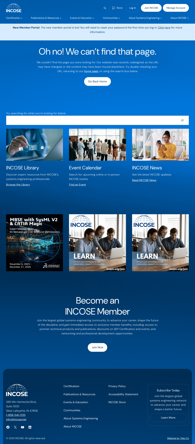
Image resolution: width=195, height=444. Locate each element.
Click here (164, 27)
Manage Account (176, 7)
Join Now (97, 347)
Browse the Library (18, 184)
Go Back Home (97, 81)
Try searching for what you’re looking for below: (36, 113)
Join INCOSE (151, 7)
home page (91, 71)
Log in (132, 7)
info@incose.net (16, 419)
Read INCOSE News (144, 180)
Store (119, 7)
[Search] (182, 120)
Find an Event (77, 184)
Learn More (168, 417)
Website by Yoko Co (178, 438)
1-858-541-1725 (15, 415)
